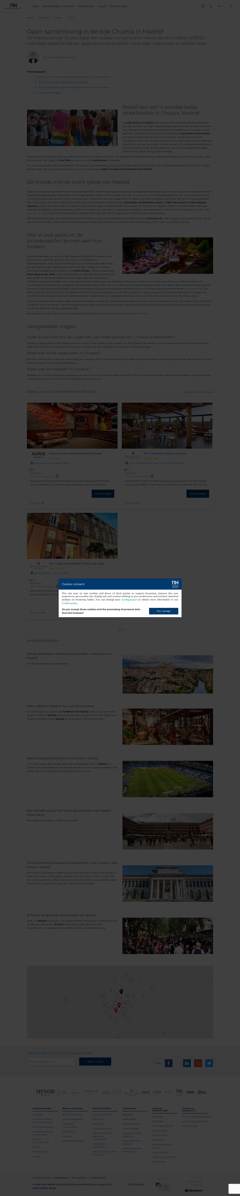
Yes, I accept (163, 611)
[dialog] (120, 598)
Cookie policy (69, 603)
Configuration (129, 600)
